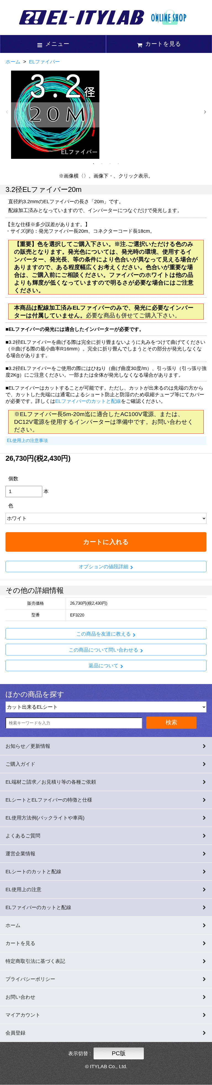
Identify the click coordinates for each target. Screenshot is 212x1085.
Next (205, 112)
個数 (13, 478)
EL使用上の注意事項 (27, 440)
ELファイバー (44, 62)
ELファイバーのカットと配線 (88, 401)
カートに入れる (106, 541)
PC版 (119, 1053)
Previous (7, 112)
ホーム (13, 62)
